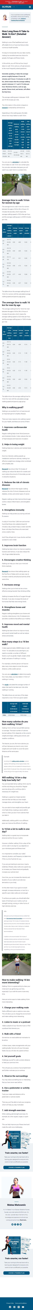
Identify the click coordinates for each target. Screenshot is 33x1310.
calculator (15, 162)
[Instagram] (18, 1307)
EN (14, 6)
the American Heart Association (14, 918)
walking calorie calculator (18, 761)
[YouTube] (23, 1307)
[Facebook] (10, 1307)
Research (5, 469)
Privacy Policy (10, 1303)
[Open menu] (30, 6)
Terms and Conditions (21, 1303)
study (6, 685)
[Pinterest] (14, 1307)
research (5, 108)
